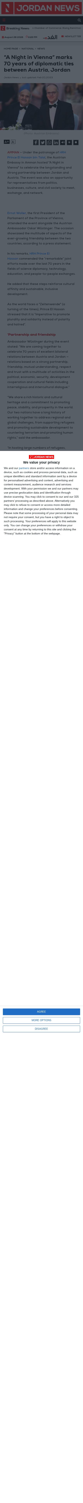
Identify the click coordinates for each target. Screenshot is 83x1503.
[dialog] (41, 977)
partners (24, 468)
